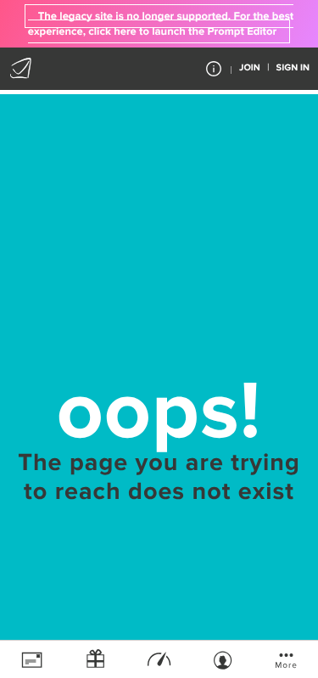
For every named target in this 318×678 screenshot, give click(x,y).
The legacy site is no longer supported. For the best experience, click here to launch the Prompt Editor (160, 23)
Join (249, 68)
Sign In (293, 68)
